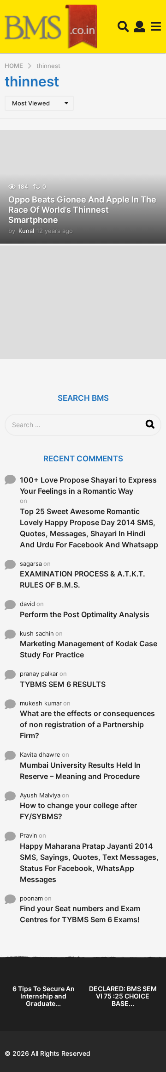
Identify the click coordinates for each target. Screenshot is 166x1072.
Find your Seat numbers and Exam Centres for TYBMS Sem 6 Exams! (80, 914)
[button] (123, 27)
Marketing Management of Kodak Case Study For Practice (88, 649)
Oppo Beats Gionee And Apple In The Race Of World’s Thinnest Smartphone (82, 209)
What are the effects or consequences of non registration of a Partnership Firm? (87, 724)
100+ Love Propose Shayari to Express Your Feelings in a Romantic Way (88, 485)
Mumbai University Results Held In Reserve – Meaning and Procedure (80, 770)
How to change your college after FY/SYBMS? (78, 811)
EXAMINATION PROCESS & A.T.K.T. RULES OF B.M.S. (82, 579)
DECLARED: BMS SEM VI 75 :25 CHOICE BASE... (123, 996)
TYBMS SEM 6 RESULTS (63, 684)
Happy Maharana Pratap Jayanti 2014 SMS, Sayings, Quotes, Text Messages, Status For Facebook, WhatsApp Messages (89, 862)
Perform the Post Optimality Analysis (84, 614)
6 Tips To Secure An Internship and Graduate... (43, 996)
